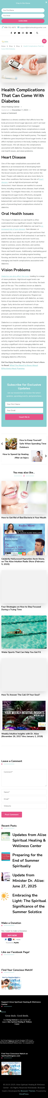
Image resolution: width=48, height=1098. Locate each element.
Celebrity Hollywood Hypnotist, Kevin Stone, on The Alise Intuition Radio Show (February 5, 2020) (23, 562)
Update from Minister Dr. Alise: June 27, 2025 (28, 881)
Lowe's (17, 1041)
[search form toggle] (37, 33)
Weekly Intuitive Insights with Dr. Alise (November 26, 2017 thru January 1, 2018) (22, 735)
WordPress (24, 1094)
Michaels (11, 1041)
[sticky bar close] (46, 2)
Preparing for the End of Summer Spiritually (27, 861)
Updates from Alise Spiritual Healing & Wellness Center (29, 840)
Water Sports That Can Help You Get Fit (21, 652)
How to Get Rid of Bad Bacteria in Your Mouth (23, 517)
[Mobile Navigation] (44, 41)
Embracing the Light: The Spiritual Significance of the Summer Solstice (29, 903)
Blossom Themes (28, 1091)
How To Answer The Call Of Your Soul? (20, 695)
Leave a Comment (9, 113)
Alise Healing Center (10, 107)
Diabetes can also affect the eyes (15, 276)
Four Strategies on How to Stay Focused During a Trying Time (21, 608)
